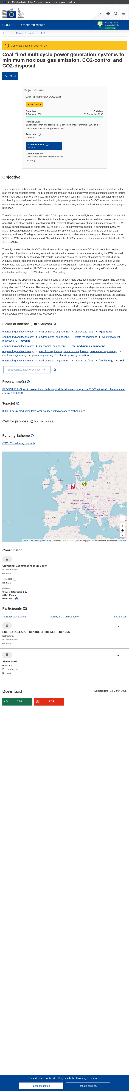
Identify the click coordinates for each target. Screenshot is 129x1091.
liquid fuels (105, 331)
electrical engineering (14, 355)
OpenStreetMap (45, 540)
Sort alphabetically (14, 616)
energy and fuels (84, 331)
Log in (100, 13)
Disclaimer (122, 540)
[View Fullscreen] (122, 518)
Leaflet (25, 540)
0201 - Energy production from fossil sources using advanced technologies (43, 411)
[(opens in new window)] (13, 12)
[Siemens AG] (84, 483)
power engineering (42, 355)
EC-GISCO (71, 540)
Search (115, 13)
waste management (86, 337)
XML (19, 701)
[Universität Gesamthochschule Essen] (72, 486)
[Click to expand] (118, 626)
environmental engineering (54, 331)
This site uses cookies (41, 1078)
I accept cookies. (41, 1086)
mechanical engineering (52, 346)
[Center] (122, 530)
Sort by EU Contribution (63, 616)
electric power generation (74, 355)
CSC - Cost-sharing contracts (18, 443)
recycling (25, 340)
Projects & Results (25, 33)
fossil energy (106, 360)
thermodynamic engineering (88, 346)
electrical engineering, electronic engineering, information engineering (78, 351)
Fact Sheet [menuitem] (10, 76)
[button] (108, 13)
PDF (51, 701)
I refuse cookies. (88, 1086)
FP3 (43, 33)
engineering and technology (18, 331)
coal (121, 360)
